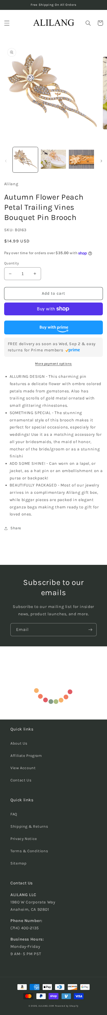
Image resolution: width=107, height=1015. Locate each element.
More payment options (53, 364)
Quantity (11, 263)
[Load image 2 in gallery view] (53, 159)
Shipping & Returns (29, 826)
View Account (23, 768)
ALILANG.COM (46, 1006)
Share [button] (15, 528)
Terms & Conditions (29, 851)
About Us (19, 743)
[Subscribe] (90, 629)
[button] (7, 23)
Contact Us (20, 780)
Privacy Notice (23, 839)
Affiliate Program (26, 755)
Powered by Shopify (66, 1006)
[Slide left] (5, 161)
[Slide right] (101, 161)
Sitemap (18, 863)
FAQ (13, 814)
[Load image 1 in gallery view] (25, 159)
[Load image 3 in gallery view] (81, 159)
